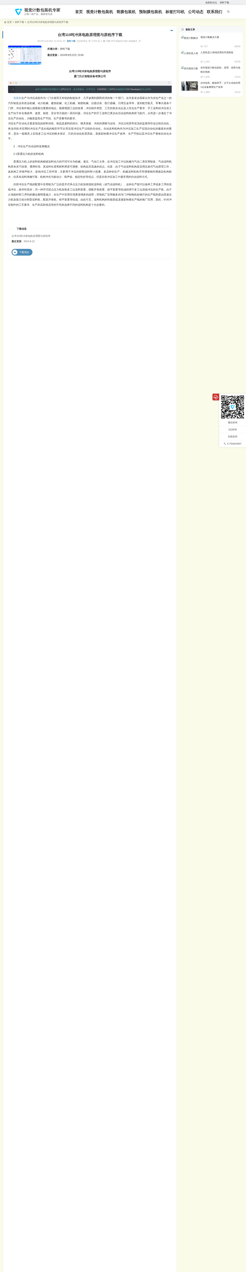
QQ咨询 (232, 429)
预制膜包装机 (150, 12)
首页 (79, 12)
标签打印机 (175, 12)
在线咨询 (232, 436)
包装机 (17, 98)
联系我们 (214, 12)
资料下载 (224, 2)
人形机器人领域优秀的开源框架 (216, 52)
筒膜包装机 (126, 12)
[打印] (104, 41)
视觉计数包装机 (99, 12)
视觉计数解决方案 (209, 37)
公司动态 (195, 12)
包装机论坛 (211, 2)
